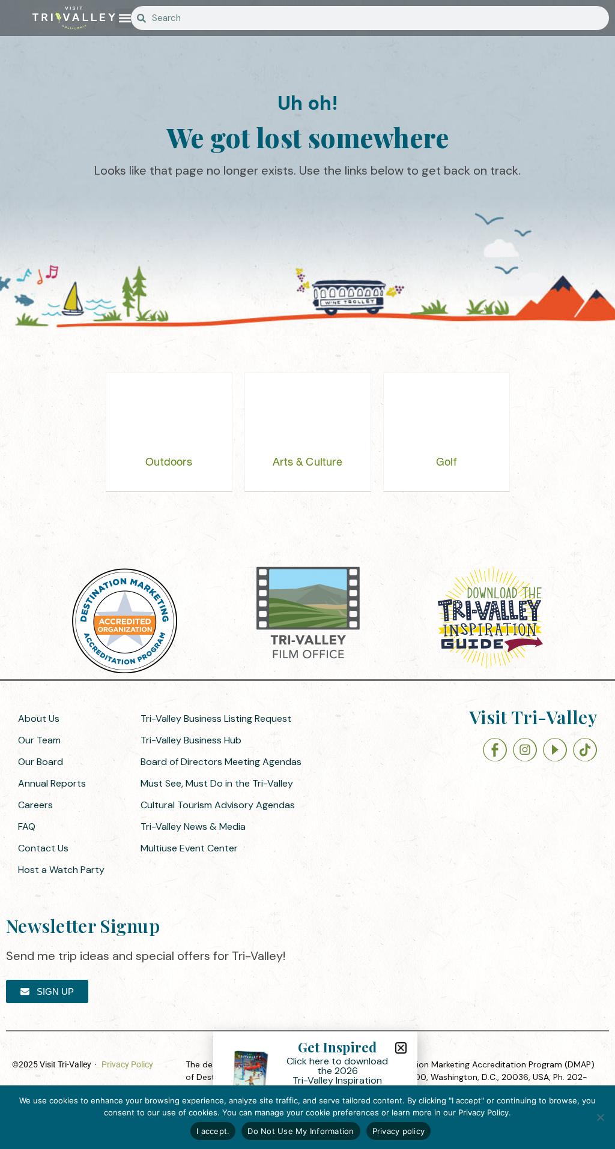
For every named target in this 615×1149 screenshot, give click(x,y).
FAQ (26, 826)
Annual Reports (52, 783)
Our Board (40, 761)
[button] (125, 18)
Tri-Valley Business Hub (191, 740)
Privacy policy (398, 1131)
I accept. (212, 1131)
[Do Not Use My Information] (600, 1117)
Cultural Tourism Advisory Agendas (218, 805)
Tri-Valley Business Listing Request (216, 718)
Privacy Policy (127, 1064)
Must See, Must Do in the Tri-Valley (217, 783)
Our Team (39, 740)
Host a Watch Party (61, 869)
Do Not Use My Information (300, 1131)
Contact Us (43, 848)
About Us (38, 718)
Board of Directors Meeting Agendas (221, 761)
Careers (35, 805)
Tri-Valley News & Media (193, 826)
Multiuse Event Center (189, 848)
